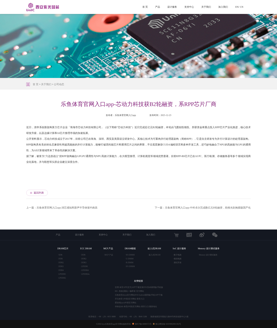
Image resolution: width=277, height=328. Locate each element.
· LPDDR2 (61, 278)
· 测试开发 (177, 262)
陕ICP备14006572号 (143, 324)
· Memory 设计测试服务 (208, 255)
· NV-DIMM (130, 266)
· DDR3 (60, 266)
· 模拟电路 (177, 259)
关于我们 (206, 7)
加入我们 (223, 7)
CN (241, 7)
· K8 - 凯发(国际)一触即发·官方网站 (129, 291)
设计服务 (172, 7)
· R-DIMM (129, 262)
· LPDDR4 (84, 270)
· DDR (60, 259)
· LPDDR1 (61, 274)
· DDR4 (60, 270)
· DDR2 (60, 262)
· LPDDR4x (85, 274)
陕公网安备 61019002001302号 (168, 324)
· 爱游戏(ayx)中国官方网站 (125, 303)
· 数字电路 (177, 255)
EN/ (237, 7)
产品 (157, 7)
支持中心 (189, 7)
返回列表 (39, 192)
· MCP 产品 (108, 255)
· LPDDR (84, 266)
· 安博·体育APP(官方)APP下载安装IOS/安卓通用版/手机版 (138, 287)
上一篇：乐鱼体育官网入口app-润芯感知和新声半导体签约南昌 (61, 207)
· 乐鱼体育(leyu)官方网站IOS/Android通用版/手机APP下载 (138, 295)
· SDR (59, 255)
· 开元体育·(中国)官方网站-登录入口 (129, 299)
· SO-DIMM (130, 255)
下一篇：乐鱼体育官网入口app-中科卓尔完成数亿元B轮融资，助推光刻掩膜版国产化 (203, 207)
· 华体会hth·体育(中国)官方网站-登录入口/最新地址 (135, 306)
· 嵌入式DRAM (154, 255)
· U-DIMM (129, 259)
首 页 (145, 7)
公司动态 (59, 84)
